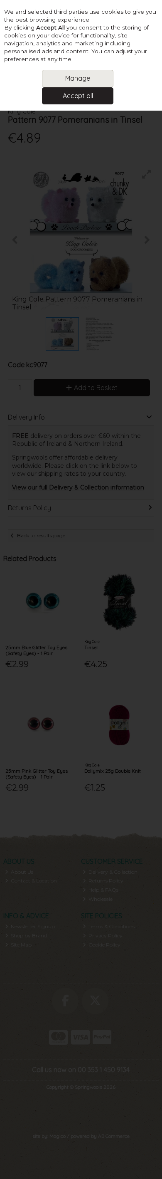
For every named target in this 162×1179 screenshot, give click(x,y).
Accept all (78, 95)
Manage (77, 78)
